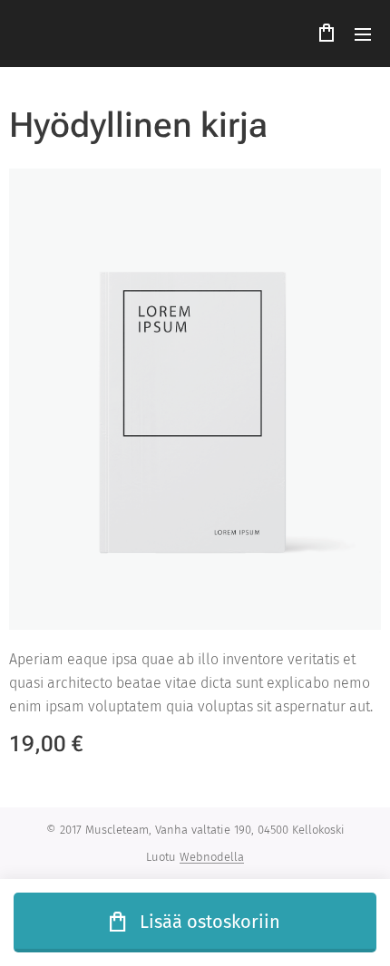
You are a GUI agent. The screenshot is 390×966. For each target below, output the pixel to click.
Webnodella (212, 857)
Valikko (363, 33)
